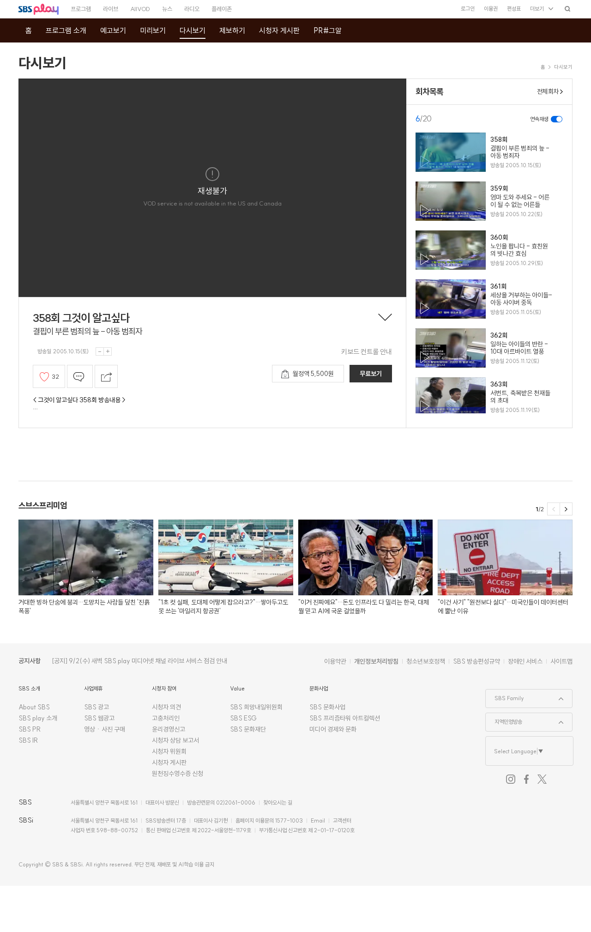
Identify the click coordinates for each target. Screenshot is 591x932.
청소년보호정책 (425, 661)
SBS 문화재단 (248, 729)
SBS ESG (243, 718)
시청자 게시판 (169, 762)
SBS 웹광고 (99, 718)
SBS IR (28, 740)
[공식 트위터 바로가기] (542, 779)
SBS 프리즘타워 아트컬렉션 (344, 718)
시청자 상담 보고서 (175, 740)
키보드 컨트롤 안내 (366, 351)
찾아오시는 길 (277, 802)
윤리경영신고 (168, 729)
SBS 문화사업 (327, 707)
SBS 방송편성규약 (476, 661)
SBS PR (29, 729)
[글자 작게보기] (100, 351)
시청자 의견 (166, 707)
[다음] (566, 508)
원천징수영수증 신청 (177, 773)
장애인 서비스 (525, 661)
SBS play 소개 (37, 718)
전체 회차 (547, 91)
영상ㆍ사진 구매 (104, 729)
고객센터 (342, 820)
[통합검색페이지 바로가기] (567, 8)
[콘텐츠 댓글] (80, 376)
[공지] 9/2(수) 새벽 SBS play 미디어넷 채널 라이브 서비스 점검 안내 (139, 661)
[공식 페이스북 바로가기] (526, 779)
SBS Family (505, 696)
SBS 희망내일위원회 (256, 707)
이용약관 (335, 661)
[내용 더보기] (385, 318)
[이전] (553, 508)
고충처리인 (166, 718)
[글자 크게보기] (107, 351)
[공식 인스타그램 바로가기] (511, 779)
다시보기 (42, 63)
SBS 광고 (96, 707)
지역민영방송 (504, 719)
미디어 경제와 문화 (332, 729)
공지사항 (29, 661)
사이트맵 (561, 661)
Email (318, 820)
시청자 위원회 (169, 751)
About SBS (34, 707)
